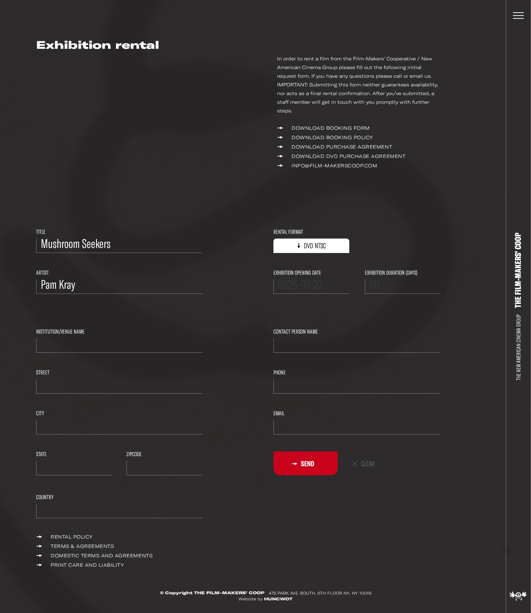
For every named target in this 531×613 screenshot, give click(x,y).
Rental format (288, 231)
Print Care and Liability (87, 565)
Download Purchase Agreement (342, 147)
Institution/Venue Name (60, 331)
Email (278, 413)
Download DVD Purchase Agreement (348, 156)
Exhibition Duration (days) (391, 272)
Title (41, 231)
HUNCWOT (278, 598)
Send (307, 463)
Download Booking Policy (332, 137)
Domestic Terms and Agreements (101, 555)
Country (44, 497)
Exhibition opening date (297, 272)
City (40, 413)
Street (42, 372)
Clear (368, 464)
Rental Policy (72, 537)
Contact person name (295, 331)
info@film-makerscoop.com (334, 165)
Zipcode (134, 454)
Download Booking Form (331, 128)
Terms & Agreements (82, 546)
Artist (42, 272)
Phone (279, 372)
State (41, 454)
